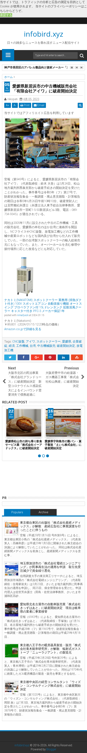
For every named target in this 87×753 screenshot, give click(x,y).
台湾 (33, 346)
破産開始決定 (66, 346)
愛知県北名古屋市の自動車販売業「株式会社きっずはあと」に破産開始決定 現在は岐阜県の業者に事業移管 (50, 607)
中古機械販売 (46, 346)
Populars (17, 512)
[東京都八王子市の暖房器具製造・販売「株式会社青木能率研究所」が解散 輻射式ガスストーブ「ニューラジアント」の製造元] (11, 650)
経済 (12, 346)
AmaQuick (23, 315)
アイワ (30, 341)
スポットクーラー (48, 341)
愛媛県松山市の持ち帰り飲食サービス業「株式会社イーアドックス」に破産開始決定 (23, 444)
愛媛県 (66, 341)
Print (26, 105)
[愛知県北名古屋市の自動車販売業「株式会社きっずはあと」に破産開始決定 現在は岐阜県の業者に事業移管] (11, 609)
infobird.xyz (43, 34)
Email (40, 105)
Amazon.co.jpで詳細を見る (22, 329)
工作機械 (22, 346)
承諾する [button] (6, 15)
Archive (43, 512)
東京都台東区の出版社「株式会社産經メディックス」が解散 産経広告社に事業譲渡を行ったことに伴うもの (50, 526)
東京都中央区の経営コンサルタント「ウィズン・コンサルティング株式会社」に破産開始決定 (50, 685)
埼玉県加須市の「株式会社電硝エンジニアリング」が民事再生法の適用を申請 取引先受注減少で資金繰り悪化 (50, 566)
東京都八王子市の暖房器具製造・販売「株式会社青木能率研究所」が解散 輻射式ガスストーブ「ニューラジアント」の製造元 (50, 648)
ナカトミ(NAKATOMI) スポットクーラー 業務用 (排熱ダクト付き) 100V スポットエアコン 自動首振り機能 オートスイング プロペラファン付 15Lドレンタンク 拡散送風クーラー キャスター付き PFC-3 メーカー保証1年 (43, 305)
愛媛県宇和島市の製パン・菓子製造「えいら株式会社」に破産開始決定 (63, 444)
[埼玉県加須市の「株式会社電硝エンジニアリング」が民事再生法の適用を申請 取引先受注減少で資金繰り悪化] (11, 569)
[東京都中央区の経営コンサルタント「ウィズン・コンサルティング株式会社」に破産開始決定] (11, 687)
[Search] (82, 55)
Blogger (51, 749)
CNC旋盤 (18, 341)
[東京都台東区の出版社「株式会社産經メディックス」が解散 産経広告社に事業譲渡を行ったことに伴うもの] (11, 528)
